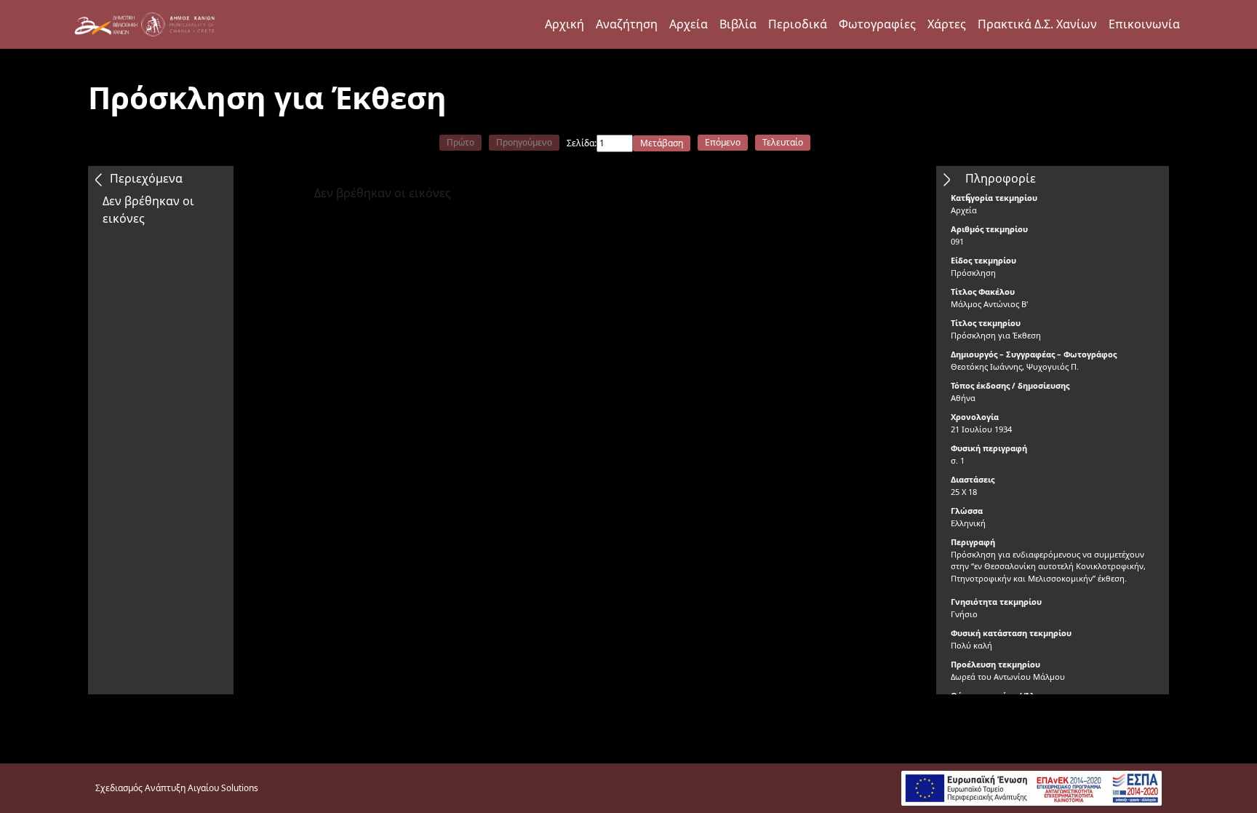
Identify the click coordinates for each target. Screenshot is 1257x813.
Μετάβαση (661, 143)
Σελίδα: (581, 143)
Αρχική (564, 24)
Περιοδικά (797, 24)
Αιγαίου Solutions (223, 788)
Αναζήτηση (627, 24)
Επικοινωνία (1144, 24)
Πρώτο (460, 142)
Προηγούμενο (524, 142)
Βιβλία (738, 24)
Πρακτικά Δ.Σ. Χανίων (1037, 24)
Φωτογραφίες (877, 24)
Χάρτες (946, 24)
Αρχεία (688, 24)
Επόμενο (723, 142)
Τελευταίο (782, 142)
